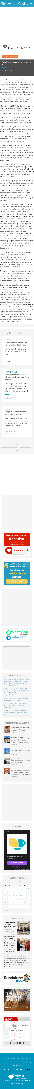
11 (13, 896)
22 (28, 899)
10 (9, 896)
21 (24, 899)
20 (21, 899)
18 (13, 899)
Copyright (29, 1062)
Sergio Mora (5, 72)
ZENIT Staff (8, 361)
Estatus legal (21, 1062)
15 (28, 896)
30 (5, 906)
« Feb (5, 910)
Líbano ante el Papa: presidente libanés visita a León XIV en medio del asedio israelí (10, 943)
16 (5, 899)
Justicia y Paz (11, 372)
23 (5, 902)
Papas (7, 340)
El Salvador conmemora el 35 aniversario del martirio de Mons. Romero (17, 377)
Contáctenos (17, 1065)
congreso (5, 85)
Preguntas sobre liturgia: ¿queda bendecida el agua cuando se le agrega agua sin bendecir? (20, 728)
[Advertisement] (17, 25)
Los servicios (5, 1062)
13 (21, 896)
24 (9, 902)
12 (17, 896)
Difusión (13, 1062)
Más (17, 447)
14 (24, 896)
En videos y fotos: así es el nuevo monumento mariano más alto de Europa (20, 750)
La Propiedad (24, 1058)
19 (17, 899)
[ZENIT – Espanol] (9, 4)
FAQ (17, 1058)
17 (9, 899)
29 (28, 902)
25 (13, 902)
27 (21, 902)
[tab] (10, 1019)
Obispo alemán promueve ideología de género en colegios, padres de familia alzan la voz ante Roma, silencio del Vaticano (20, 771)
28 (24, 902)
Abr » (8, 910)
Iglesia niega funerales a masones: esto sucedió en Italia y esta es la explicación (20, 760)
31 (9, 906)
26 (17, 902)
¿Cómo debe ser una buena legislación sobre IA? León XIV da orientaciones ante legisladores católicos (17, 690)
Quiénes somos (10, 1058)
